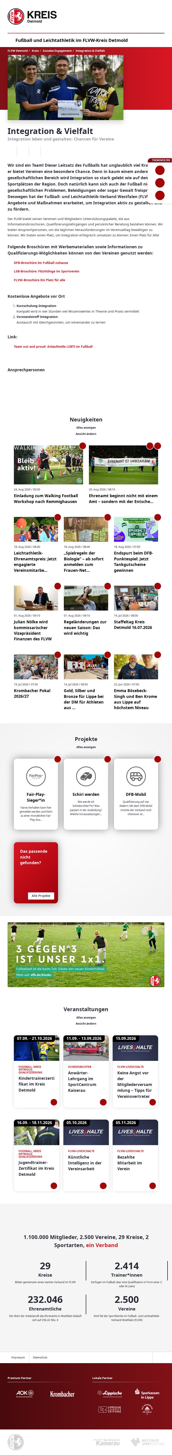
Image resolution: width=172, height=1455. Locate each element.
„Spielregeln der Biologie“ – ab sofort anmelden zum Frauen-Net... (84, 561)
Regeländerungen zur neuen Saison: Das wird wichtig (85, 627)
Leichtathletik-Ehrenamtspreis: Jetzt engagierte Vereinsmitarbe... (35, 561)
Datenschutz (40, 1357)
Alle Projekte (41, 896)
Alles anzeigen (86, 428)
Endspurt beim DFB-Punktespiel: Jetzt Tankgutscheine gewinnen (133, 561)
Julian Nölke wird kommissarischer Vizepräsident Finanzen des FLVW (33, 630)
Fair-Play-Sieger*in (36, 797)
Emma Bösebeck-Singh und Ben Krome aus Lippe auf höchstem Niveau (135, 699)
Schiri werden (86, 794)
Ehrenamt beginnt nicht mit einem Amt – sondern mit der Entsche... (123, 498)
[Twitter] (35, 151)
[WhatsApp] (11, 151)
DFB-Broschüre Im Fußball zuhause (41, 263)
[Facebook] (23, 151)
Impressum (18, 1357)
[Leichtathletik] (160, 183)
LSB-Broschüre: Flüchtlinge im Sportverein (46, 271)
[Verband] (160, 195)
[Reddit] (46, 151)
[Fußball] (160, 170)
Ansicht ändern (86, 434)
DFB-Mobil (136, 794)
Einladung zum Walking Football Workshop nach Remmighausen (46, 498)
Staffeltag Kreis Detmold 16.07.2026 (133, 624)
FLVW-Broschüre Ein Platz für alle (39, 280)
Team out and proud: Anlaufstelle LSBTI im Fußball (53, 346)
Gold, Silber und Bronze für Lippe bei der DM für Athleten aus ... (84, 699)
